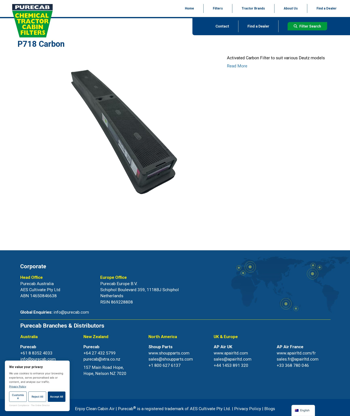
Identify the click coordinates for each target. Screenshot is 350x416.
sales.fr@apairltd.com (297, 359)
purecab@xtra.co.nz (101, 359)
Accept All (56, 396)
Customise (18, 396)
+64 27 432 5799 (99, 353)
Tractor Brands (253, 8)
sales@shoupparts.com (170, 359)
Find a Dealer (327, 8)
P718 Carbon (41, 44)
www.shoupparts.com (168, 353)
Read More (237, 66)
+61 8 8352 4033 (36, 353)
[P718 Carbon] (118, 130)
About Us (291, 8)
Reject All (37, 396)
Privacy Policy (247, 408)
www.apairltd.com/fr (296, 353)
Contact (222, 26)
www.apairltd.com (231, 353)
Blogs (269, 408)
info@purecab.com (71, 312)
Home (189, 8)
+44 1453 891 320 (231, 365)
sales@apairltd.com (232, 359)
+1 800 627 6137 (164, 365)
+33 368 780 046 (293, 365)
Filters (218, 8)
